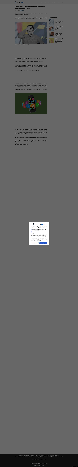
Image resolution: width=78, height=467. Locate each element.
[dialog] (39, 233)
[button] (39, 233)
